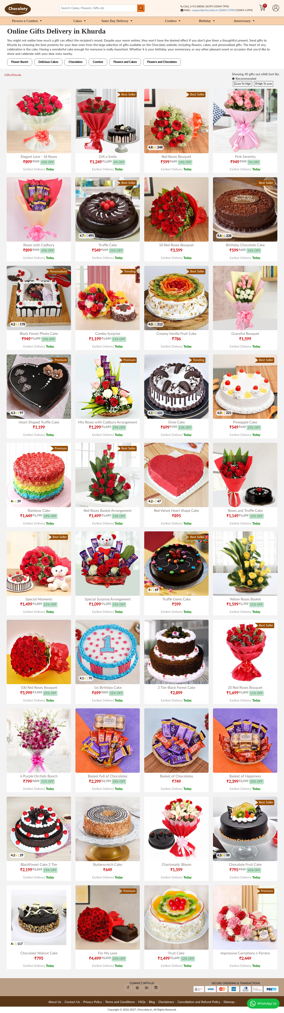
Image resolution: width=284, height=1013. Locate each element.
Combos (171, 21)
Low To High (243, 83)
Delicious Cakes (48, 62)
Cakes (77, 21)
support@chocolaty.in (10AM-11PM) (213, 10)
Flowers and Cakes (125, 62)
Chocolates (76, 62)
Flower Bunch (19, 62)
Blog (152, 1002)
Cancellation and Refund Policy (199, 1002)
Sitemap (229, 1002)
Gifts (7, 75)
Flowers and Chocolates (162, 62)
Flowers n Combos (25, 21)
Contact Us (72, 1002)
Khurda (16, 75)
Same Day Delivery (114, 21)
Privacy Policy (92, 1002)
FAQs (142, 1002)
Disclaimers (166, 1002)
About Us (54, 1002)
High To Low (264, 83)
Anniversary (242, 21)
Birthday (205, 21)
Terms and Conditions (120, 1002)
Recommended (245, 78)
